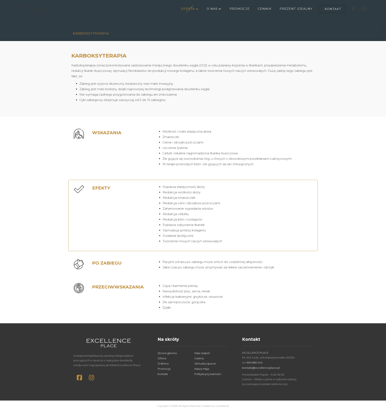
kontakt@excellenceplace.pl (261, 367)
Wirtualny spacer (205, 363)
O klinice (163, 363)
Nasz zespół (201, 353)
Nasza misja (201, 368)
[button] (79, 378)
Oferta (162, 358)
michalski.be (222, 405)
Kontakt (163, 374)
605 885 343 (255, 362)
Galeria (199, 358)
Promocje (164, 368)
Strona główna (167, 353)
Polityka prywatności (207, 374)
